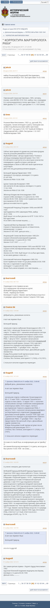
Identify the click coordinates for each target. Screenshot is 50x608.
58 (27, 55)
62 (38, 55)
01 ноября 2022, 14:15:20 (10, 376)
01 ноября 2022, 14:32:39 (10, 462)
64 (43, 55)
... (20, 55)
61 (35, 55)
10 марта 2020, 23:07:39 (10, 93)
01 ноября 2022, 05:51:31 (10, 147)
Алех (7, 114)
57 (24, 55)
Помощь (15, 603)
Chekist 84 (10, 307)
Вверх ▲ (35, 603)
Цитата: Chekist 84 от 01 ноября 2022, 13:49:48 (23, 381)
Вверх (4, 583)
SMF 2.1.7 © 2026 (20, 605)
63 (40, 55)
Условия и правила (25, 603)
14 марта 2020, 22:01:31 (10, 118)
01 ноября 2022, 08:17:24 (10, 282)
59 (29, 55)
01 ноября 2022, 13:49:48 (10, 311)
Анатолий (10, 278)
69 (47, 55)
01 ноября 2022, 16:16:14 (10, 562)
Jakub (8, 67)
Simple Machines (30, 605)
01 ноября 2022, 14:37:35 (10, 528)
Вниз (4, 55)
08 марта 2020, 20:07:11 (10, 71)
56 (22, 55)
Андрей (9, 143)
